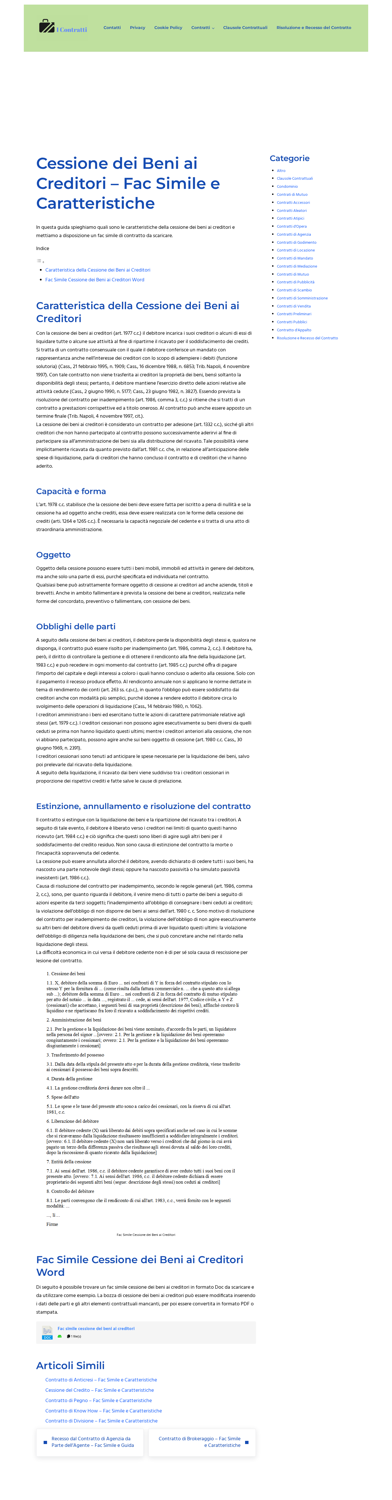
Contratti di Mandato (295, 258)
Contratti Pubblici (292, 322)
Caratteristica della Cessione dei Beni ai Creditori (97, 270)
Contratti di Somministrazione (302, 298)
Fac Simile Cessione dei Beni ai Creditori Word (94, 280)
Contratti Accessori (293, 203)
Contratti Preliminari (294, 314)
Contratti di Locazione (296, 250)
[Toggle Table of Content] (40, 262)
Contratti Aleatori (292, 211)
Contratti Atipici (290, 218)
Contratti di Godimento (297, 242)
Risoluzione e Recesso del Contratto (307, 338)
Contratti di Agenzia (294, 234)
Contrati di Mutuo (292, 194)
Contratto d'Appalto (294, 330)
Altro (281, 171)
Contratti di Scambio (294, 290)
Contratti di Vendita (294, 306)
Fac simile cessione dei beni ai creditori (96, 1329)
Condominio (287, 186)
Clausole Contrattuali (295, 178)
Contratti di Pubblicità (296, 282)
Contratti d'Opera (292, 226)
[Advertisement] (196, 95)
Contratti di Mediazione (297, 266)
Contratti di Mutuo (293, 274)
